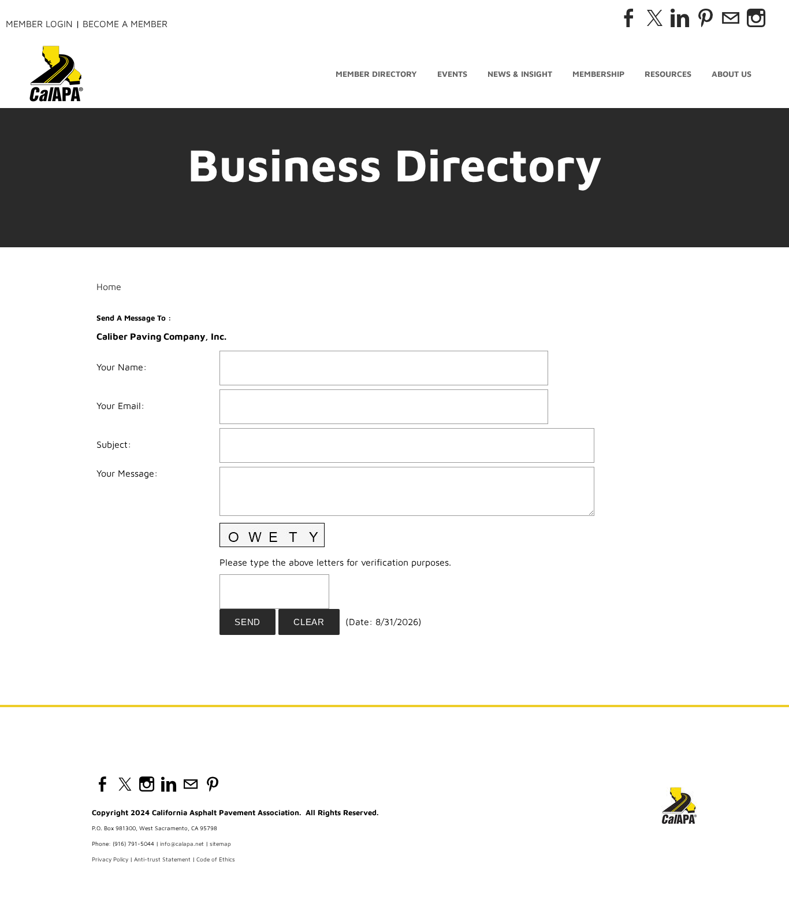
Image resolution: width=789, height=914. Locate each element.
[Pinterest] (705, 18)
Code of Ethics (215, 859)
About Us (731, 74)
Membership (598, 74)
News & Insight (519, 74)
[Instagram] (756, 18)
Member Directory (376, 74)
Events (452, 74)
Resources (668, 74)
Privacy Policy (110, 859)
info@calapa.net (182, 843)
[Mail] (730, 18)
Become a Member (125, 23)
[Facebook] (629, 18)
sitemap (220, 843)
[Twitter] (654, 18)
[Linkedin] (680, 18)
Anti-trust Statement (162, 859)
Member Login (39, 23)
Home (108, 286)
